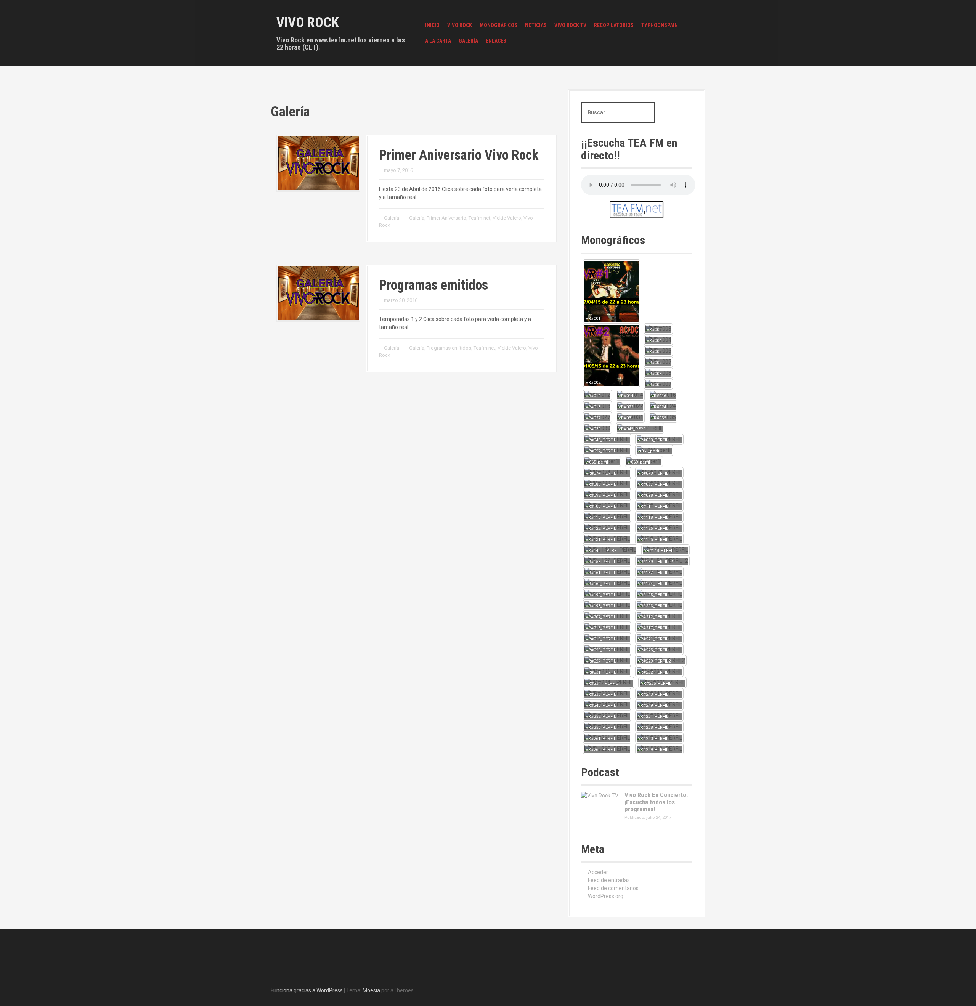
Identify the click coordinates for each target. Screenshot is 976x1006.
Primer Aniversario (446, 218)
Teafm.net (479, 218)
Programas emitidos (433, 285)
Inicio (432, 25)
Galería (468, 41)
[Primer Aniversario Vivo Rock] (318, 163)
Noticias (536, 25)
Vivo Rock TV (570, 25)
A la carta (438, 41)
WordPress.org (605, 896)
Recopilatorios (614, 25)
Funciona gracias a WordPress (307, 990)
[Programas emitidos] (318, 293)
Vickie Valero (507, 218)
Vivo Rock (307, 22)
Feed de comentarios (613, 888)
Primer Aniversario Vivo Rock (458, 155)
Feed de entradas (609, 880)
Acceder (598, 872)
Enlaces (496, 41)
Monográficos (498, 25)
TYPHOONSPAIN (659, 25)
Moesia (371, 990)
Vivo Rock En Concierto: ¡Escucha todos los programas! (656, 802)
